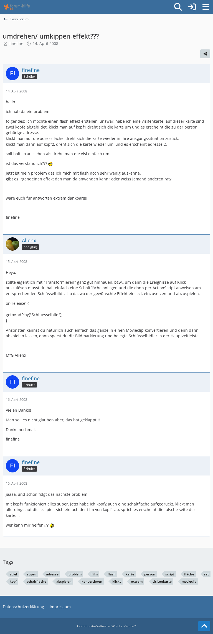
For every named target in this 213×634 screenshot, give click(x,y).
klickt (116, 581)
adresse (52, 574)
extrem (137, 581)
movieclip (189, 581)
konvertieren (92, 581)
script (169, 574)
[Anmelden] (191, 7)
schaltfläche (36, 581)
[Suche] (178, 6)
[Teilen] (205, 53)
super (31, 574)
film (95, 574)
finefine (16, 43)
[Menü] (205, 6)
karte (130, 574)
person (149, 574)
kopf (13, 581)
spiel (13, 574)
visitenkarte (162, 581)
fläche (189, 574)
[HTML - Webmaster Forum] (17, 6)
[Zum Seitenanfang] (204, 626)
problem (75, 574)
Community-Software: (106, 626)
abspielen (64, 581)
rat (206, 574)
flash (112, 574)
